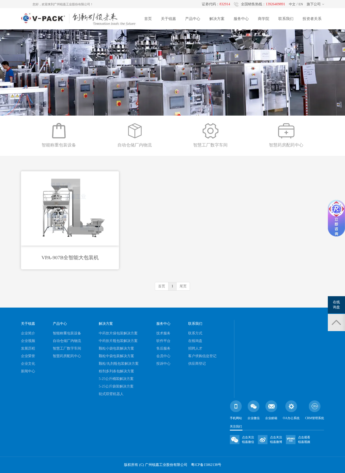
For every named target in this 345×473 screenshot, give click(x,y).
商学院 (263, 19)
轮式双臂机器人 (111, 394)
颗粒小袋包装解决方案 (116, 348)
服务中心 (241, 19)
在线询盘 (195, 341)
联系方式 (195, 333)
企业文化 (28, 364)
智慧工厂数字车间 (67, 348)
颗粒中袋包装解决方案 (116, 356)
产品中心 (192, 19)
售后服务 (163, 348)
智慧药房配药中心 (67, 356)
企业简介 (28, 333)
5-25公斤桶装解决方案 (116, 379)
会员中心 (163, 356)
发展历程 (28, 348)
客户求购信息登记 (202, 356)
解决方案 (217, 19)
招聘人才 (195, 348)
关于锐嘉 (168, 19)
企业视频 (28, 341)
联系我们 (285, 19)
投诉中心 (163, 364)
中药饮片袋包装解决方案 (118, 333)
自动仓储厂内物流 (67, 341)
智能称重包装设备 (67, 333)
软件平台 (163, 341)
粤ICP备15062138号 (206, 465)
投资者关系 (312, 19)
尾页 (183, 286)
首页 (148, 19)
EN (301, 4)
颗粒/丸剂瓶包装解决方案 (119, 364)
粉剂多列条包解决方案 (116, 371)
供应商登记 (197, 364)
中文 (292, 4)
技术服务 (163, 333)
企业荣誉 (28, 356)
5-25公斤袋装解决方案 (116, 386)
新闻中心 (28, 371)
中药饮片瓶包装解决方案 (118, 341)
